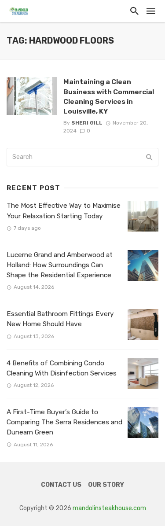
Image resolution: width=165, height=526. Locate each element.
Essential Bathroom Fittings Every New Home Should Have (60, 319)
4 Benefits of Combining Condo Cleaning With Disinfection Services (62, 368)
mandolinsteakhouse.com (109, 508)
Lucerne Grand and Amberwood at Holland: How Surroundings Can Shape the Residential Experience (60, 265)
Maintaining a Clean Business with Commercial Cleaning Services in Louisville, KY (108, 96)
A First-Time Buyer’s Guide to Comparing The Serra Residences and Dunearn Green (64, 422)
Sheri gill (87, 123)
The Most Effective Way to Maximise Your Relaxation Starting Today (64, 211)
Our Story (106, 485)
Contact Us (61, 485)
